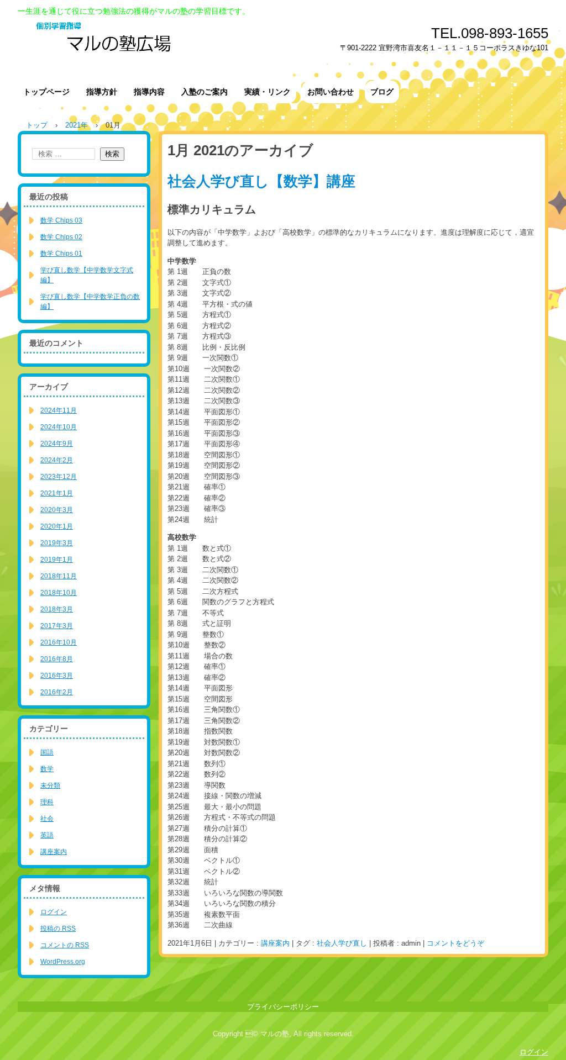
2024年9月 (56, 443)
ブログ (382, 91)
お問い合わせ (330, 91)
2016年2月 (56, 692)
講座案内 (275, 943)
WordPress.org (62, 962)
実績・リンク (267, 91)
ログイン (53, 912)
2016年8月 (56, 659)
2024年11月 (58, 410)
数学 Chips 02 (61, 237)
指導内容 (149, 91)
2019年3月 (56, 543)
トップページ (46, 91)
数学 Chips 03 (61, 220)
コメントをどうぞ (455, 943)
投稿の (58, 928)
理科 (47, 802)
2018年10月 (58, 593)
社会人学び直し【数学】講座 (261, 181)
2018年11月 (58, 576)
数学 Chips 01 (61, 253)
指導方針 (101, 91)
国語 (47, 752)
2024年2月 (56, 460)
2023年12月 (58, 477)
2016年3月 (56, 675)
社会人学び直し (342, 943)
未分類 (50, 785)
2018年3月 (56, 609)
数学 (47, 769)
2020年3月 (56, 510)
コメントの (64, 945)
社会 (47, 818)
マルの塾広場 (200, 44)
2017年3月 (56, 626)
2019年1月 (56, 559)
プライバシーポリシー (283, 1007)
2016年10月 (58, 642)
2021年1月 (56, 493)
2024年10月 (58, 427)
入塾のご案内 (204, 91)
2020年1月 (56, 526)
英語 (47, 835)
